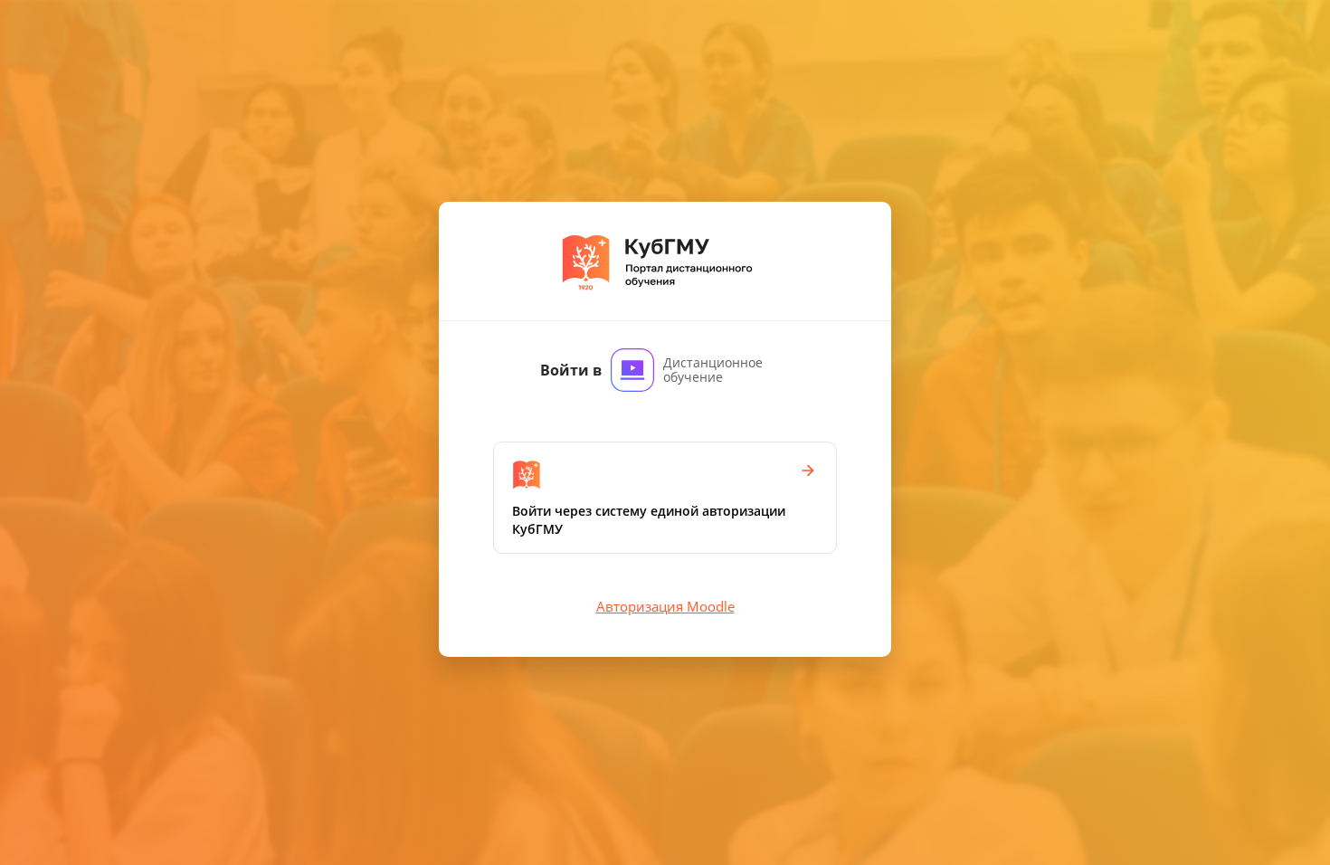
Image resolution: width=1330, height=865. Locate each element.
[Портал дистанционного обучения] (665, 261)
